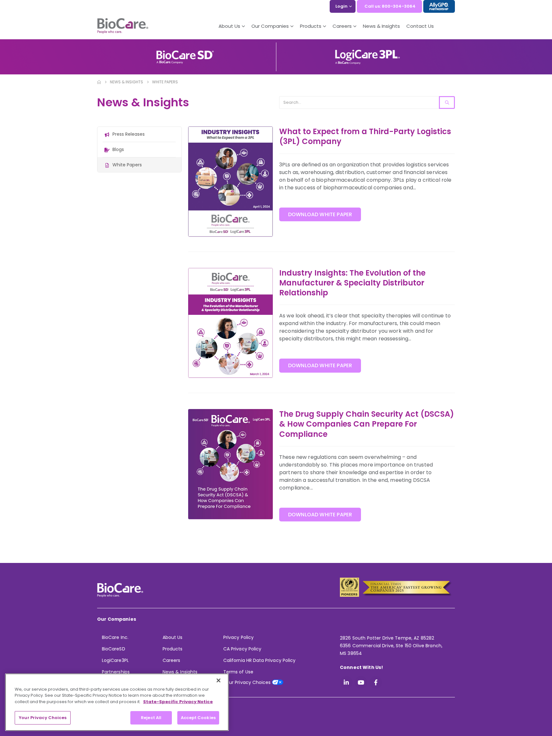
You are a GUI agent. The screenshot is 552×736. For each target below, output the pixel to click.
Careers (171, 660)
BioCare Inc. (115, 637)
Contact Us (420, 26)
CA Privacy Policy (242, 649)
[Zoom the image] (185, 52)
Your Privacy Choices (42, 718)
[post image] (230, 181)
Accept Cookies (198, 718)
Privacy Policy (238, 637)
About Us (229, 26)
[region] (117, 702)
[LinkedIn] (346, 682)
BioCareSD (113, 649)
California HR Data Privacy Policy (259, 660)
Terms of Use (238, 672)
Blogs (118, 149)
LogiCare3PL (115, 660)
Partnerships (116, 672)
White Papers (127, 165)
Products (173, 649)
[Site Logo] (122, 26)
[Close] (218, 680)
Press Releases (128, 134)
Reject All (151, 718)
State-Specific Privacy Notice (178, 702)
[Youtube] (361, 682)
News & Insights (381, 26)
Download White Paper (320, 214)
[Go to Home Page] (99, 82)
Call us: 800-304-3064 (390, 6)
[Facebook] (375, 682)
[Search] (447, 102)
